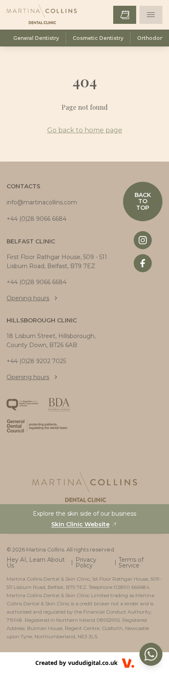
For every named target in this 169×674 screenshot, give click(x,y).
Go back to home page (84, 130)
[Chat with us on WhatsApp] (150, 654)
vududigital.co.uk (93, 663)
